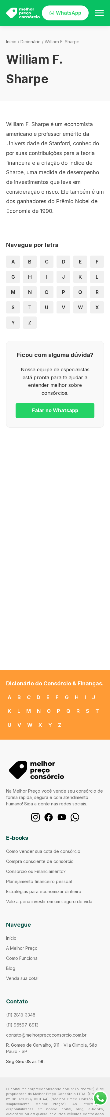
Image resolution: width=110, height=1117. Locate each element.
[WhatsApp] (75, 817)
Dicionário (30, 41)
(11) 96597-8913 (22, 1024)
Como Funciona (22, 958)
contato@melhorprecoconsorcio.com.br (46, 1034)
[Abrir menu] (99, 13)
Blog (10, 968)
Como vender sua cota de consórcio (43, 851)
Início (11, 41)
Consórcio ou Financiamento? (36, 871)
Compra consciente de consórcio (40, 861)
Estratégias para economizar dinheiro (43, 891)
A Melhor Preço (22, 948)
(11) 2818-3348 (20, 1014)
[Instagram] (35, 817)
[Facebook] (48, 817)
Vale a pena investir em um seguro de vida (49, 901)
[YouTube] (61, 817)
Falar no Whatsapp (55, 410)
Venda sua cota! (22, 978)
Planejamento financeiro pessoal (39, 881)
